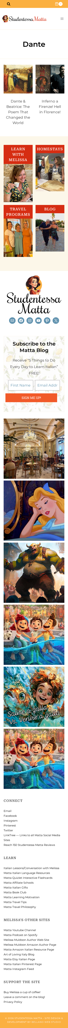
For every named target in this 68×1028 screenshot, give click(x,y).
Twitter (8, 830)
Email (7, 811)
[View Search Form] (8, 4)
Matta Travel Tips (15, 902)
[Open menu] (62, 19)
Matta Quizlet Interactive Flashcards (28, 877)
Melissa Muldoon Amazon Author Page (30, 944)
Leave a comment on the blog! (24, 997)
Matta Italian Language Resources (27, 873)
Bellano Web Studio (46, 1022)
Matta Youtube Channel (20, 930)
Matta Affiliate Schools (19, 882)
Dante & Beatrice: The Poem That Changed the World (18, 112)
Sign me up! (31, 398)
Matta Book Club (15, 892)
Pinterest (10, 825)
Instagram (11, 820)
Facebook (10, 815)
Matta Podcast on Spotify (20, 935)
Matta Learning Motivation (22, 897)
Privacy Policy (13, 1002)
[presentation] (18, 79)
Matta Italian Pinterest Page (23, 964)
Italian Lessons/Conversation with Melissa (31, 868)
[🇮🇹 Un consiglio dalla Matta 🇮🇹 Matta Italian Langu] (34, 697)
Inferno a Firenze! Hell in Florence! (50, 106)
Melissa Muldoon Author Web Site (26, 940)
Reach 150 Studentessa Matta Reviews (29, 845)
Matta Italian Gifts (16, 887)
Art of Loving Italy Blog (19, 954)
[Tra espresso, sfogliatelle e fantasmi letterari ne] (34, 449)
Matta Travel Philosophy (20, 907)
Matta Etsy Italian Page (19, 959)
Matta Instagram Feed (19, 969)
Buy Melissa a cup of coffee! (22, 992)
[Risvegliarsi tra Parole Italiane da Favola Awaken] (34, 511)
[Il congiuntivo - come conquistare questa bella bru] (34, 573)
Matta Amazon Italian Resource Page (29, 949)
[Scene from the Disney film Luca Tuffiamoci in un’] (34, 635)
